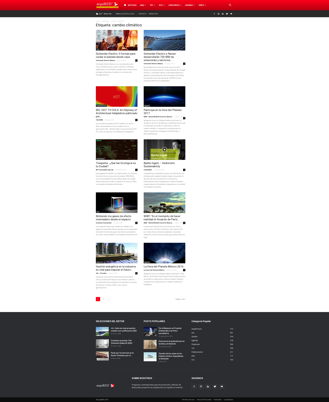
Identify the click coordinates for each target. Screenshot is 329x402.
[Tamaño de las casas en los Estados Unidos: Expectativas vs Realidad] (150, 356)
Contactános (228, 400)
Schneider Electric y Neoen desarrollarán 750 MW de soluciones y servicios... (160, 57)
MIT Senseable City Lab (104, 170)
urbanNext (148, 170)
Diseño (194, 336)
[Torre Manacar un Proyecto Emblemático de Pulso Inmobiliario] (150, 331)
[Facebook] (214, 13)
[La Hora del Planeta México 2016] (164, 253)
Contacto (142, 14)
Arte (193, 356)
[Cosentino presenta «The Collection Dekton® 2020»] (102, 343)
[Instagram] (218, 13)
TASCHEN (99, 120)
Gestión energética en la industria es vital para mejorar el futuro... (116, 268)
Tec (98, 49)
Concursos (173, 5)
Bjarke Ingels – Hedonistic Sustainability (159, 165)
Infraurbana (100, 159)
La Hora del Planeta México (154, 270)
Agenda (189, 5)
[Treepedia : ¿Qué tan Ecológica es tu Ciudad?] (117, 149)
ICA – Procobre (101, 273)
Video (201, 5)
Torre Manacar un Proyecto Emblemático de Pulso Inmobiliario (170, 330)
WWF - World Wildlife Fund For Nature (158, 117)
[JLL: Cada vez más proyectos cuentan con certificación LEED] (102, 331)
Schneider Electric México (105, 60)
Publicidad (217, 400)
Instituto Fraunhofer (104, 223)
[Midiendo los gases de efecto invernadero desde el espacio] (117, 202)
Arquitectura (196, 329)
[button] (230, 5)
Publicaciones (101, 106)
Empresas (147, 49)
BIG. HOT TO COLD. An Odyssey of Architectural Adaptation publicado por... (116, 113)
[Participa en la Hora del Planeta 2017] (164, 96)
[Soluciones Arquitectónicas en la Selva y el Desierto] (150, 344)
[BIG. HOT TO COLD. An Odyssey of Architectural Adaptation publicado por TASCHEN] (117, 96)
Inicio (98, 21)
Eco (145, 212)
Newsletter (153, 14)
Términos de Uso (188, 400)
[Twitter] (227, 13)
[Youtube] (231, 13)
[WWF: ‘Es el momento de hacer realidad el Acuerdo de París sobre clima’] (164, 202)
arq (142, 5)
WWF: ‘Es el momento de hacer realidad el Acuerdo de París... (162, 218)
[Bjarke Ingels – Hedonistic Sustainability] (164, 149)
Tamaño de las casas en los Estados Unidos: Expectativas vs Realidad (171, 356)
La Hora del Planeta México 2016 (164, 266)
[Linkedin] (223, 13)
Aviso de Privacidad (204, 400)
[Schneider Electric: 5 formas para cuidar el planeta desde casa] (117, 40)
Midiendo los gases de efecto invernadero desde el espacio (113, 218)
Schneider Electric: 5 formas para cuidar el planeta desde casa (115, 55)
